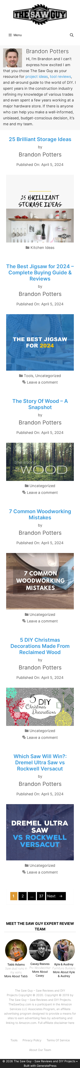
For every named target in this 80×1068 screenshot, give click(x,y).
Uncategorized (48, 376)
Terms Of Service (58, 1040)
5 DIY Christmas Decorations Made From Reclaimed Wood (40, 646)
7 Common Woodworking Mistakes (40, 514)
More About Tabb (16, 976)
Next (55, 896)
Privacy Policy (32, 1040)
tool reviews (60, 76)
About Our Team (40, 1050)
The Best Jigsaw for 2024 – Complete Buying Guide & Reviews (40, 272)
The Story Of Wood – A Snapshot (40, 404)
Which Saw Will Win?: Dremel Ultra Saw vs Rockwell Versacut (40, 762)
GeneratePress (46, 1065)
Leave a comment (42, 382)
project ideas (36, 76)
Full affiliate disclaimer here (56, 1022)
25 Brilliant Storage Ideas (40, 139)
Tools (28, 376)
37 (42, 896)
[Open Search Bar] (71, 35)
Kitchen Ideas (42, 247)
